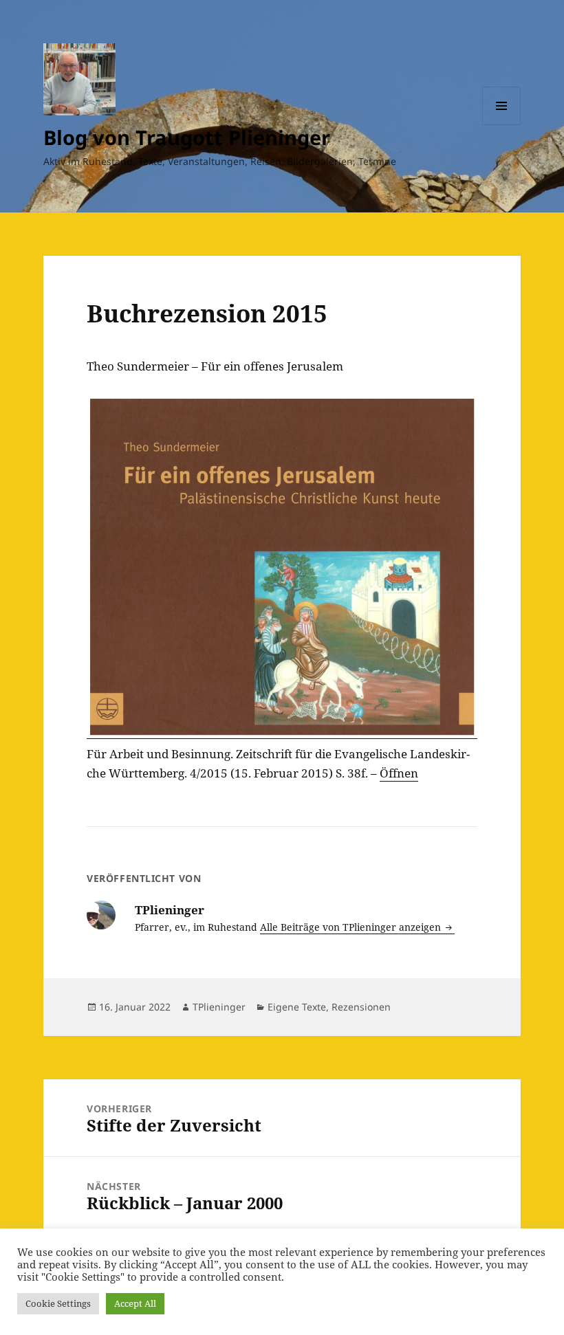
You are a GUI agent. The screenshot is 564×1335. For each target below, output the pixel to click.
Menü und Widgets (502, 124)
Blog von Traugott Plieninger (186, 137)
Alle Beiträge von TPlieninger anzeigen (352, 927)
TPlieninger (219, 1006)
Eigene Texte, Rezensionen (329, 1006)
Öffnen (399, 773)
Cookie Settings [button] (58, 1303)
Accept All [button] (135, 1303)
